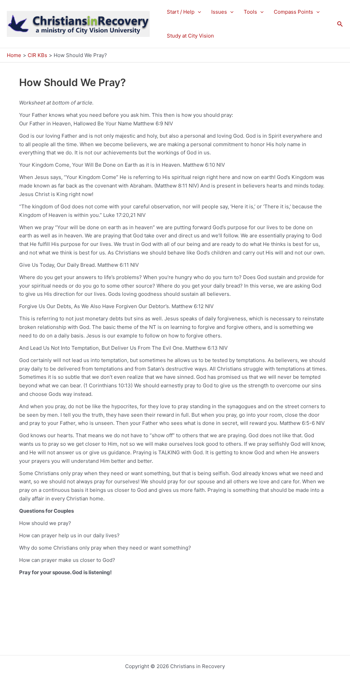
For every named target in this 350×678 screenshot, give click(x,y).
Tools (250, 12)
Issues (219, 12)
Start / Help (180, 12)
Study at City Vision (190, 35)
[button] (197, 12)
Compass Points (293, 12)
